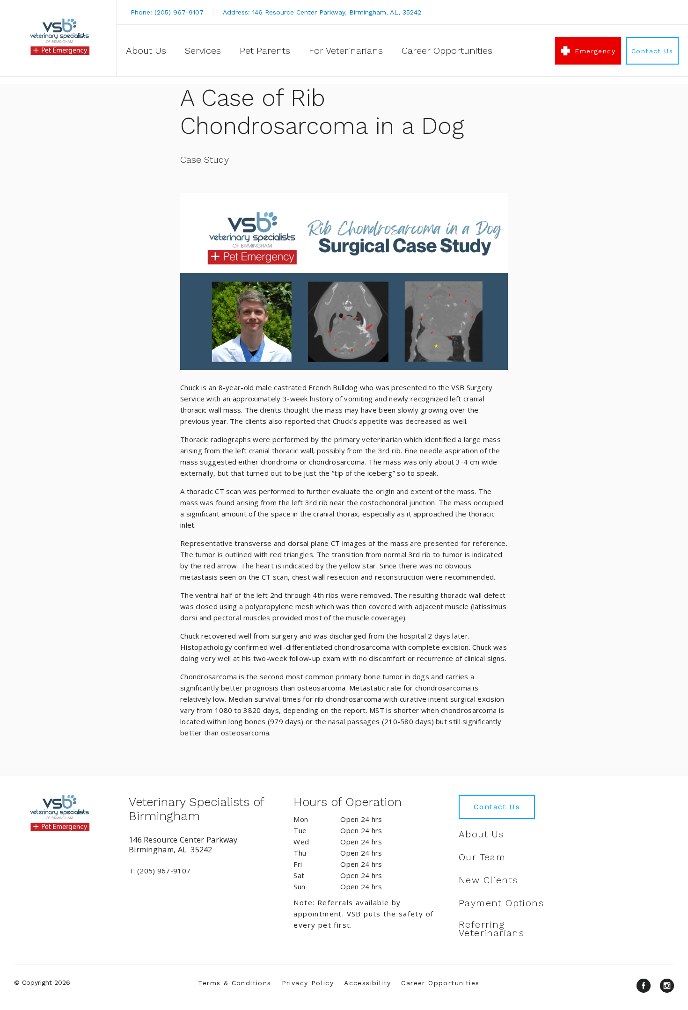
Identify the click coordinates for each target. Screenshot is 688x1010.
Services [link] (203, 50)
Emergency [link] (595, 51)
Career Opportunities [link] (447, 50)
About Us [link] (146, 50)
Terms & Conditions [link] (234, 983)
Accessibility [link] (367, 983)
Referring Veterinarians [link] (491, 928)
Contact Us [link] (652, 51)
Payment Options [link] (501, 903)
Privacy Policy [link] (308, 983)
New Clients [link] (488, 880)
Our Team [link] (482, 857)
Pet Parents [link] (265, 50)
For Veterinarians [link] (346, 50)
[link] (60, 36)
